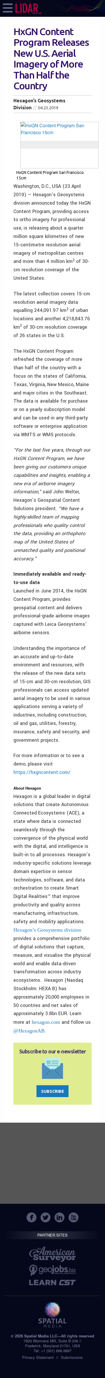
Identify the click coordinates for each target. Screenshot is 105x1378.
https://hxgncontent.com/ (42, 772)
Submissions (72, 1357)
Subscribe (52, 1091)
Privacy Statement (38, 1357)
